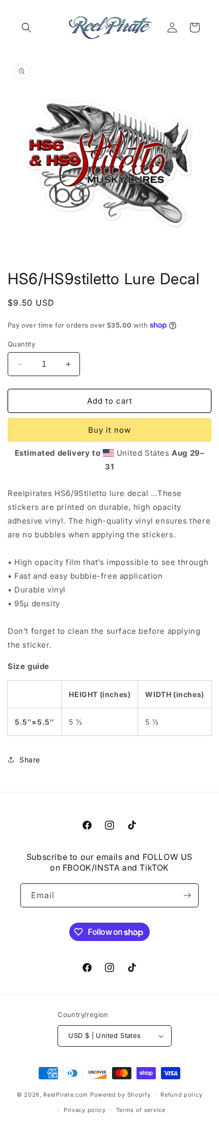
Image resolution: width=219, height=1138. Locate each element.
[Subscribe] (187, 895)
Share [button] (29, 759)
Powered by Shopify (120, 1094)
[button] (26, 27)
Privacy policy (85, 1110)
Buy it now (109, 430)
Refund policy (181, 1094)
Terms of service (141, 1110)
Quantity (21, 344)
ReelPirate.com (65, 1094)
